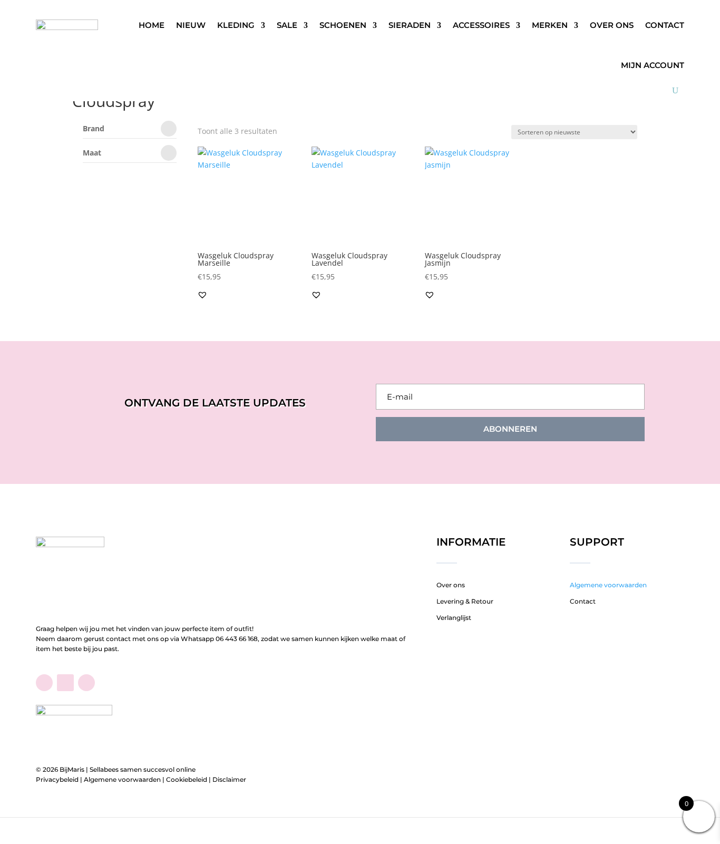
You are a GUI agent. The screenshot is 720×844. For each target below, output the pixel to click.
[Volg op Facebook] (44, 682)
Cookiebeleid (186, 779)
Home (151, 25)
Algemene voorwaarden (608, 585)
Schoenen (342, 25)
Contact (664, 25)
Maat (92, 153)
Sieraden (409, 25)
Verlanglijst (453, 618)
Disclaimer (229, 779)
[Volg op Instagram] (86, 682)
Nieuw (191, 25)
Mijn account (652, 65)
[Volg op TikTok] (65, 682)
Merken (550, 25)
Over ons (612, 25)
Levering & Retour (464, 601)
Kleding (236, 25)
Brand (93, 129)
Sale (287, 25)
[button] (202, 294)
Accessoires (481, 25)
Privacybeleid (57, 779)
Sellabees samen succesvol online (143, 769)
